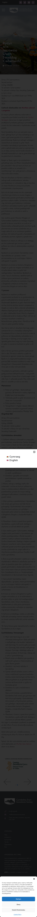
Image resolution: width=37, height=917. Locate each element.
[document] (18, 458)
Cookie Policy (17, 914)
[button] (34, 879)
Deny (18, 904)
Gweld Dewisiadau (18, 910)
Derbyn (18, 899)
